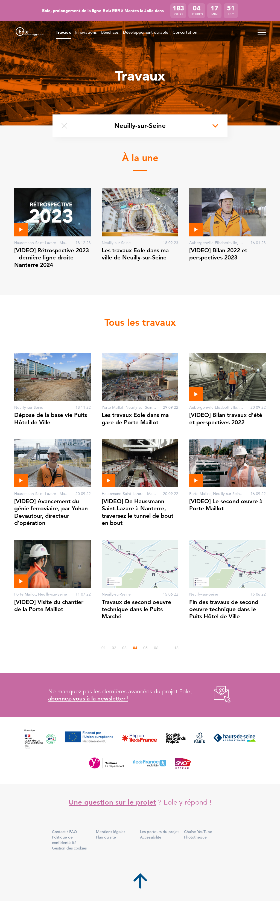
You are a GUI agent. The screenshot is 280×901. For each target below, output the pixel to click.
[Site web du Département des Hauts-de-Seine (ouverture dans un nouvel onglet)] (234, 739)
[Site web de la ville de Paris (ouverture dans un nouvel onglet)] (199, 739)
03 (124, 647)
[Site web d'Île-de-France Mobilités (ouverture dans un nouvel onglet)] (149, 763)
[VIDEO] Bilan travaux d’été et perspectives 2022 (225, 418)
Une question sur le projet (112, 802)
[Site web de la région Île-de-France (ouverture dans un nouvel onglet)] (139, 739)
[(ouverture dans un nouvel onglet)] (216, 695)
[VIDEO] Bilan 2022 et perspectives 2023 (218, 254)
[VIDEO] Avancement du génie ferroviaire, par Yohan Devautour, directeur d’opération (51, 512)
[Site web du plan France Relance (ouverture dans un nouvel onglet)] (40, 739)
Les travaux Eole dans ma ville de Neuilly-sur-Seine (135, 254)
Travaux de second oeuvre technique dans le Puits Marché (136, 609)
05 (145, 647)
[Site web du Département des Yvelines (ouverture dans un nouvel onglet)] (106, 763)
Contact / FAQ (64, 831)
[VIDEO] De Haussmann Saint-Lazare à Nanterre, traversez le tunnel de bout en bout (137, 512)
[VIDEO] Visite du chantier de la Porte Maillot (48, 606)
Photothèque (195, 837)
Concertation (185, 32)
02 (114, 647)
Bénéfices (110, 32)
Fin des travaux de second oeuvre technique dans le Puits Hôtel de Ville (223, 609)
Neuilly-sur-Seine (140, 125)
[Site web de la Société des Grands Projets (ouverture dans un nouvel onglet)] (175, 739)
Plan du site (106, 837)
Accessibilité (150, 837)
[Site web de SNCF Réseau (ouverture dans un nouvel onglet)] (182, 763)
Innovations (86, 32)
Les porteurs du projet (159, 831)
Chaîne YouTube (198, 831)
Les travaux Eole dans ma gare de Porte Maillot (135, 418)
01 (103, 647)
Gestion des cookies (69, 848)
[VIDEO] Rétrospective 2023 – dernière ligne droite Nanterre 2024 (51, 257)
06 (156, 647)
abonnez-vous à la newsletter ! (88, 698)
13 (176, 647)
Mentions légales (110, 831)
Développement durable (145, 32)
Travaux (63, 32)
